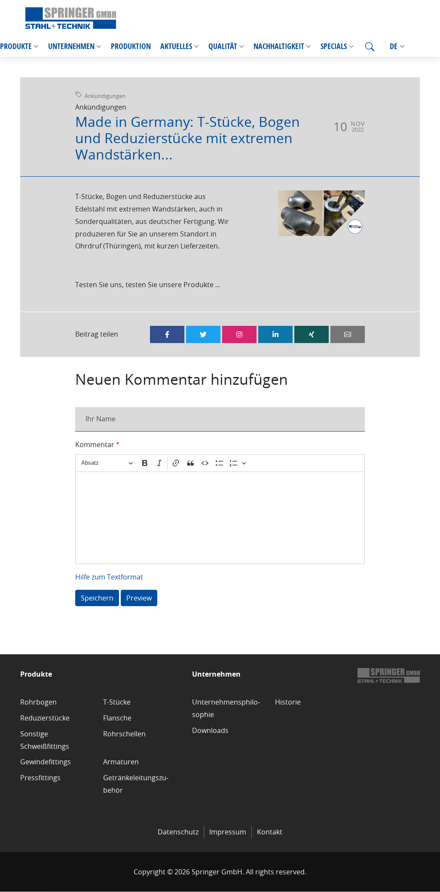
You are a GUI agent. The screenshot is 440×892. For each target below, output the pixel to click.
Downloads (210, 730)
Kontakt (269, 832)
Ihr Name (101, 418)
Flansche (117, 718)
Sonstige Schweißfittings (44, 740)
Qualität (222, 46)
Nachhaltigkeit (279, 46)
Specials (334, 46)
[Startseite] (70, 18)
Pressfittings (40, 777)
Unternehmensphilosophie (226, 708)
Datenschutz (178, 832)
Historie (288, 702)
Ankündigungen (105, 96)
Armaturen (121, 761)
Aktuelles (176, 46)
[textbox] (220, 518)
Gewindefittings (45, 761)
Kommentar (94, 444)
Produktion (131, 46)
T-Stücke (117, 702)
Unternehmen (71, 46)
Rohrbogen (38, 702)
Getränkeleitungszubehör (135, 784)
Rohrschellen (124, 734)
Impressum (227, 832)
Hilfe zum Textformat (109, 577)
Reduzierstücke (45, 718)
